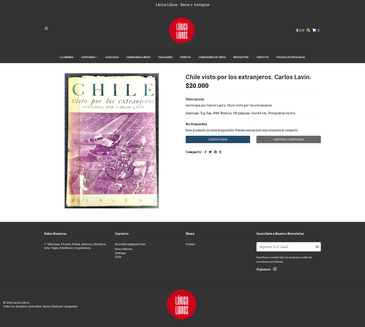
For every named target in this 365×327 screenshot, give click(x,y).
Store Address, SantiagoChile (124, 252)
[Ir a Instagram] (46, 29)
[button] (300, 30)
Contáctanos (217, 139)
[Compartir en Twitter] (210, 152)
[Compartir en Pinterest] (215, 152)
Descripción (195, 99)
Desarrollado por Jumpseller (60, 306)
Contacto (262, 57)
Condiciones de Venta (212, 57)
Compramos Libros (138, 57)
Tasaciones (165, 57)
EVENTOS (185, 57)
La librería (67, 57)
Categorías (88, 57)
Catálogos (112, 57)
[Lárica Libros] (182, 30)
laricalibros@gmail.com (130, 244)
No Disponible (196, 124)
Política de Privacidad (290, 57)
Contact (190, 244)
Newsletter (241, 57)
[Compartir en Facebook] (205, 152)
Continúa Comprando (288, 139)
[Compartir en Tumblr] (220, 152)
